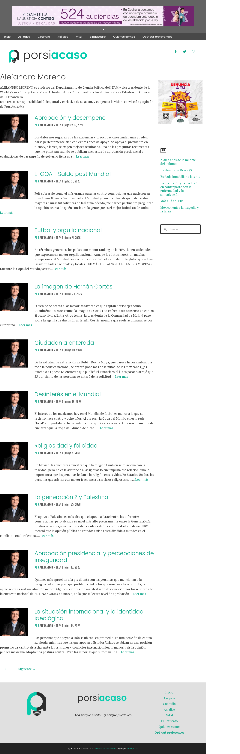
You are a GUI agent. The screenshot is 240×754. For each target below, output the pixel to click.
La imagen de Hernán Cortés (73, 286)
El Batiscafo (98, 37)
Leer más (82, 156)
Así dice (63, 37)
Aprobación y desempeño (70, 118)
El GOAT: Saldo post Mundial (72, 174)
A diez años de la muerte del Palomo (178, 162)
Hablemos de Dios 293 (176, 170)
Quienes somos (124, 37)
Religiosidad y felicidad (66, 446)
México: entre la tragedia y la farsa (179, 209)
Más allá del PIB (171, 201)
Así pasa (24, 37)
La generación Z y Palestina (71, 497)
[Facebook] (175, 52)
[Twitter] (184, 52)
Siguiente (27, 669)
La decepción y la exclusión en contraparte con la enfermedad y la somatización (179, 189)
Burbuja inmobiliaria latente (180, 176)
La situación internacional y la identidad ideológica (89, 615)
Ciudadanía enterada (64, 343)
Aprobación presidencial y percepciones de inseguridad (94, 556)
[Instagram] (193, 52)
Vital (79, 37)
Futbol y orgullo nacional (68, 230)
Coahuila (44, 37)
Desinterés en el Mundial (67, 394)
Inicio (7, 37)
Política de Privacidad (105, 748)
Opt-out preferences (157, 37)
